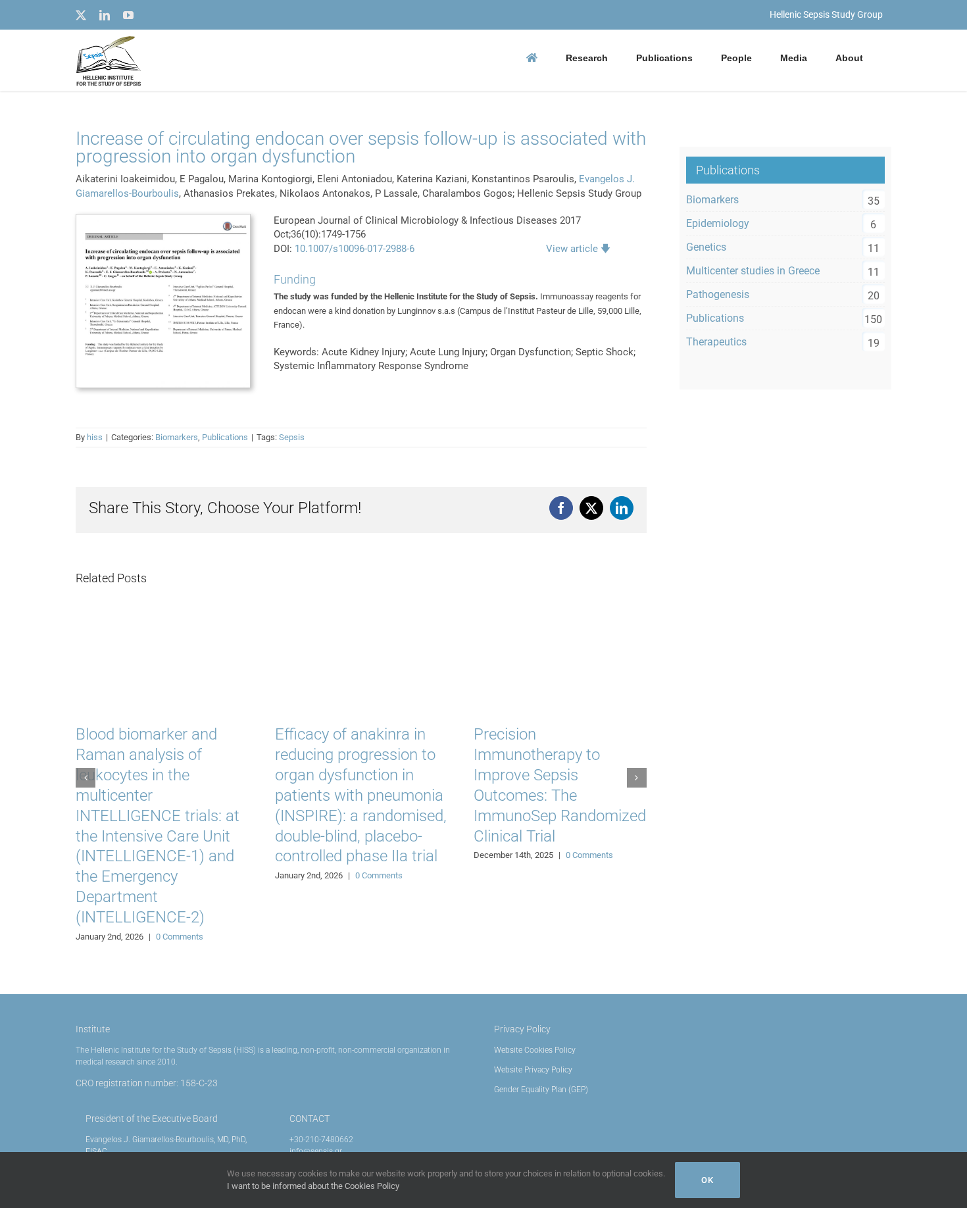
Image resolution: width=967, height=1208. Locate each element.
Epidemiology (717, 223)
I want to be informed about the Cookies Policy (313, 1186)
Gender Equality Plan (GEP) (541, 1089)
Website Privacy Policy (533, 1069)
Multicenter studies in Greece (753, 270)
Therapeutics (716, 342)
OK (707, 1180)
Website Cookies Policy (535, 1050)
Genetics (706, 247)
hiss (95, 437)
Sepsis (292, 437)
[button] (85, 778)
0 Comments (179, 937)
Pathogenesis (717, 294)
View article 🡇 (578, 249)
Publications (225, 437)
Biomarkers (176, 437)
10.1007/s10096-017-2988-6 (354, 249)
